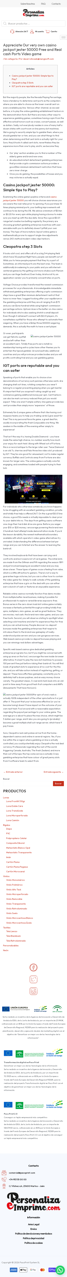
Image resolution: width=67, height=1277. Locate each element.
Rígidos (6, 825)
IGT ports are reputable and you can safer (32, 86)
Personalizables (11, 945)
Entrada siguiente (54, 772)
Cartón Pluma (12, 862)
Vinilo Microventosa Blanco (19, 918)
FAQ (43, 3)
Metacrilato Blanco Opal (18, 847)
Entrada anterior (13, 772)
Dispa (9, 828)
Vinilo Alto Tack (13, 889)
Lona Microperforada (17, 815)
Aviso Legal (33, 1224)
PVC (8, 833)
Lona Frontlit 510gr (15, 801)
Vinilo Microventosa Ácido (19, 922)
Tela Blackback (13, 936)
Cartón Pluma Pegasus (17, 866)
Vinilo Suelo (12, 913)
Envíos (33, 1228)
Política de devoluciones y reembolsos (33, 1233)
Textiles (6, 927)
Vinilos (6, 876)
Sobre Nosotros (27, 3)
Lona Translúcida (14, 810)
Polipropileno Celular (16, 838)
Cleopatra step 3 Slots (23, 82)
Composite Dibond (15, 843)
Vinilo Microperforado (17, 894)
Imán (8, 857)
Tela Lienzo (11, 931)
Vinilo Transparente (16, 903)
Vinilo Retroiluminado (16, 908)
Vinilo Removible (14, 899)
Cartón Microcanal (15, 871)
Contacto (56, 3)
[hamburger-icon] (63, 37)
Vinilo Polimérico (14, 884)
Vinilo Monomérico (15, 880)
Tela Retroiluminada (16, 940)
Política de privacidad (33, 1238)
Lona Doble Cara (14, 806)
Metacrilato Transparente (19, 852)
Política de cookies (33, 1242)
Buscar (6, 778)
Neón (5, 950)
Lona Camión (12, 820)
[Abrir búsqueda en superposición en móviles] (33, 23)
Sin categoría (10, 59)
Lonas (6, 797)
